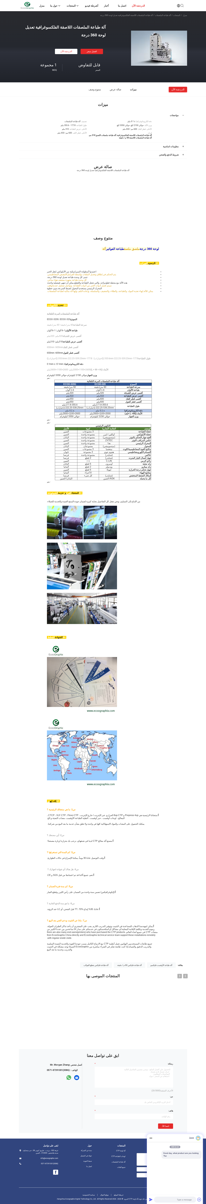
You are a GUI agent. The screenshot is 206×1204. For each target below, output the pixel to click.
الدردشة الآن (66, 51)
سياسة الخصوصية (89, 1195)
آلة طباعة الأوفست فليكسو (161, 965)
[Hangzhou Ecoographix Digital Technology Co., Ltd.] (27, 5)
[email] (76, 1077)
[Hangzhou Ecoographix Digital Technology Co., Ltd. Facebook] (55, 1172)
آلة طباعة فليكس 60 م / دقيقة (129, 965)
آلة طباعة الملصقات (163, 15)
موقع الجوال (104, 1195)
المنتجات (176, 15)
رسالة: (170, 1064)
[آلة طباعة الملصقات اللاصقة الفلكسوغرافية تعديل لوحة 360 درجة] (159, 48)
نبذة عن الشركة (86, 1150)
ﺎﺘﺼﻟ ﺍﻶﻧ (165, 1126)
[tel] (63, 1077)
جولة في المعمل (86, 1156)
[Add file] (199, 1199)
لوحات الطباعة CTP (118, 1156)
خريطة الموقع (118, 1195)
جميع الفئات (121, 1167)
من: (171, 1096)
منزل (185, 15)
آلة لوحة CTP (120, 1151)
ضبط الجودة (87, 1161)
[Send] (151, 1199)
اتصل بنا (89, 1166)
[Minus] (150, 1138)
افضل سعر (92, 51)
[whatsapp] (68, 1077)
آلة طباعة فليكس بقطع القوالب (96, 965)
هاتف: (170, 1111)
